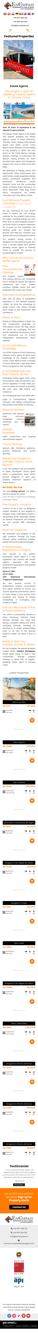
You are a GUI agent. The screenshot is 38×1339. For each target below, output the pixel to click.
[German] (17, 14)
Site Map (34, 1326)
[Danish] (33, 14)
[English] (5, 14)
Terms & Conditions (22, 1326)
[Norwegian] (29, 14)
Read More (19, 1185)
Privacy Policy (8, 1326)
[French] (21, 14)
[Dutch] (13, 14)
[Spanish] (9, 14)
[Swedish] (25, 14)
